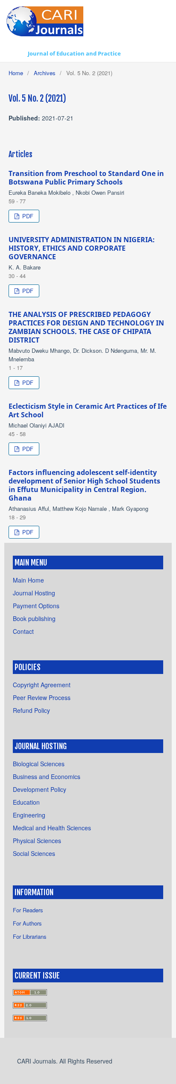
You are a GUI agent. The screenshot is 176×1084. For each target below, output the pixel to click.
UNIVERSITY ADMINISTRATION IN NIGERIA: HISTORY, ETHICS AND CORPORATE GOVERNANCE (82, 248)
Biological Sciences (39, 763)
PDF (27, 216)
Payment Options (36, 605)
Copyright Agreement (41, 684)
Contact (23, 631)
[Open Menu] (14, 53)
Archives (45, 73)
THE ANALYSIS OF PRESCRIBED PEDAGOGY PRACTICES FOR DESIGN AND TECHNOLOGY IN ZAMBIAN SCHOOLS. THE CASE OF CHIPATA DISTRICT (86, 327)
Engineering (29, 815)
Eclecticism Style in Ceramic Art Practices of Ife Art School (88, 410)
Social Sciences (34, 853)
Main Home (28, 580)
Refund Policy (31, 710)
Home (16, 73)
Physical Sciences (37, 840)
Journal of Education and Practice (74, 53)
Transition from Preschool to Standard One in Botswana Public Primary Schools (86, 178)
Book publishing (34, 618)
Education (26, 802)
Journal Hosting (34, 593)
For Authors (27, 923)
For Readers (28, 910)
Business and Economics (46, 776)
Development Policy (39, 789)
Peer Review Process (41, 697)
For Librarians (30, 936)
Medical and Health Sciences (52, 827)
